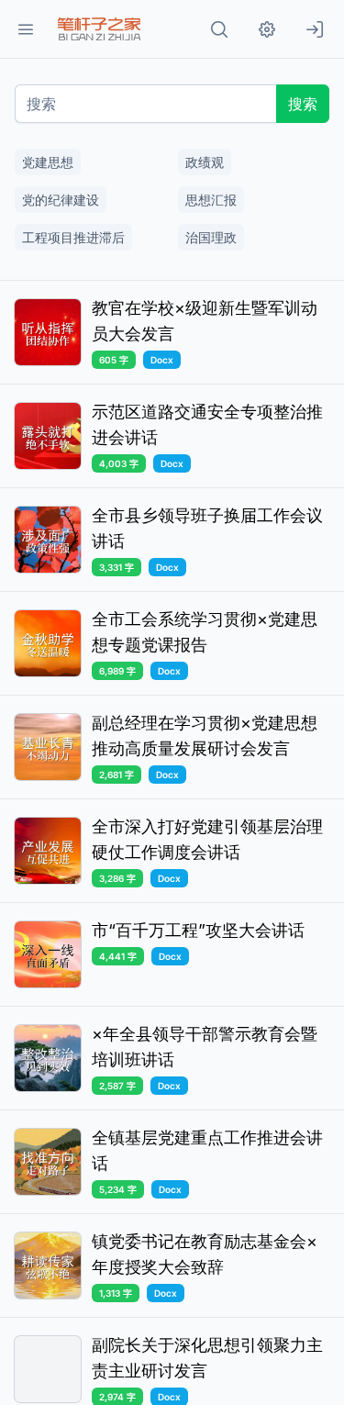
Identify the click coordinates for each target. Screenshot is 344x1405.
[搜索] (219, 29)
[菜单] (25, 29)
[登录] (315, 29)
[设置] (267, 29)
